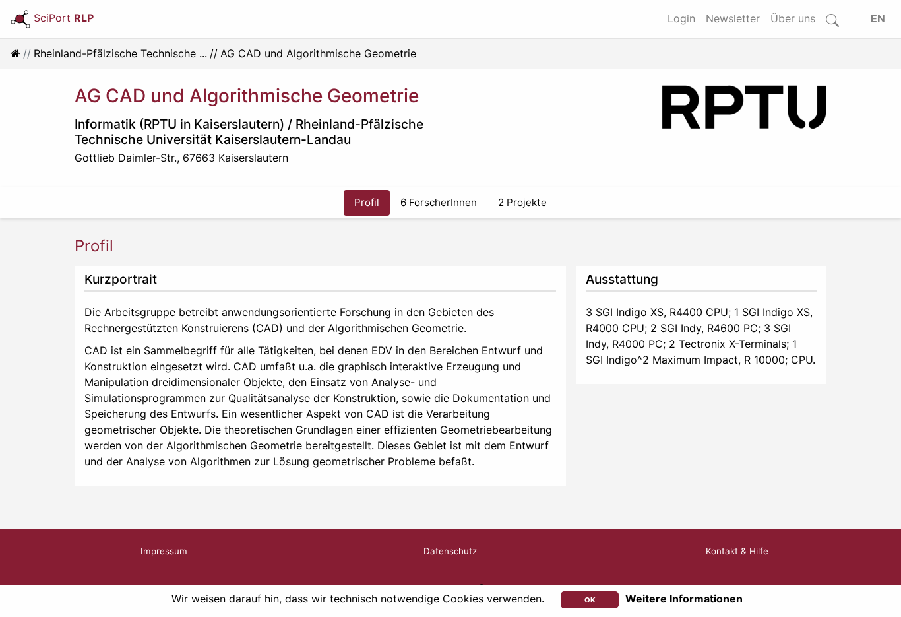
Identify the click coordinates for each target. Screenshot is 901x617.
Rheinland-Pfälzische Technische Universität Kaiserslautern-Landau (249, 131)
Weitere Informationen (684, 598)
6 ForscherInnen (438, 202)
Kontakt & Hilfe (737, 551)
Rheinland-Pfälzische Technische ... (120, 53)
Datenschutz (450, 551)
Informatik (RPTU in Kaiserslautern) (179, 124)
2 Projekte (522, 202)
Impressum (163, 551)
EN (878, 18)
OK (590, 599)
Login (681, 18)
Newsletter (733, 18)
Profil (366, 202)
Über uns (792, 18)
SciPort (64, 17)
